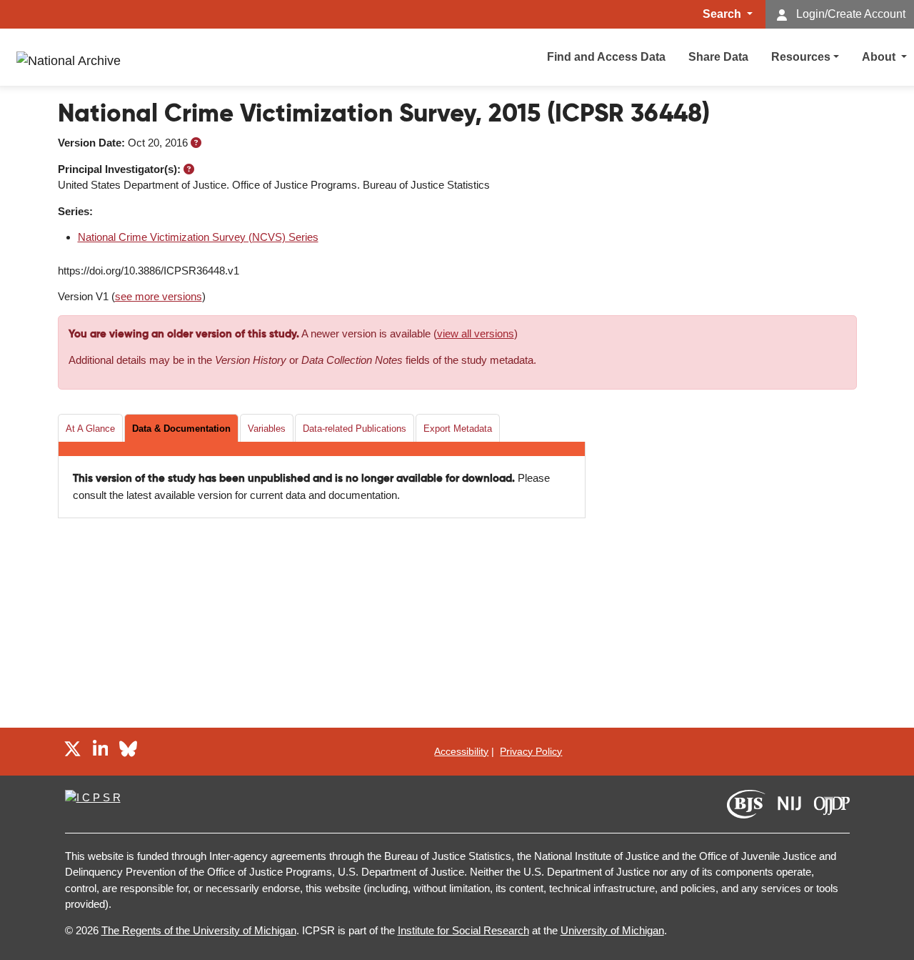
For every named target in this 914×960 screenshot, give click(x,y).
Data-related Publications (354, 428)
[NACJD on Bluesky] (128, 751)
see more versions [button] (158, 296)
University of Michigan (612, 930)
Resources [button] (800, 57)
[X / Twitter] (72, 751)
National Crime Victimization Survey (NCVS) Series (198, 237)
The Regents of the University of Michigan (198, 930)
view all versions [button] (475, 333)
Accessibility (461, 751)
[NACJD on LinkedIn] (101, 751)
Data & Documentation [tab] (181, 428)
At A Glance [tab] (90, 428)
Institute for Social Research (463, 930)
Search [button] (723, 14)
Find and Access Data (606, 57)
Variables (267, 428)
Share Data (718, 57)
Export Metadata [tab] (457, 428)
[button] (196, 143)
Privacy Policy (531, 751)
